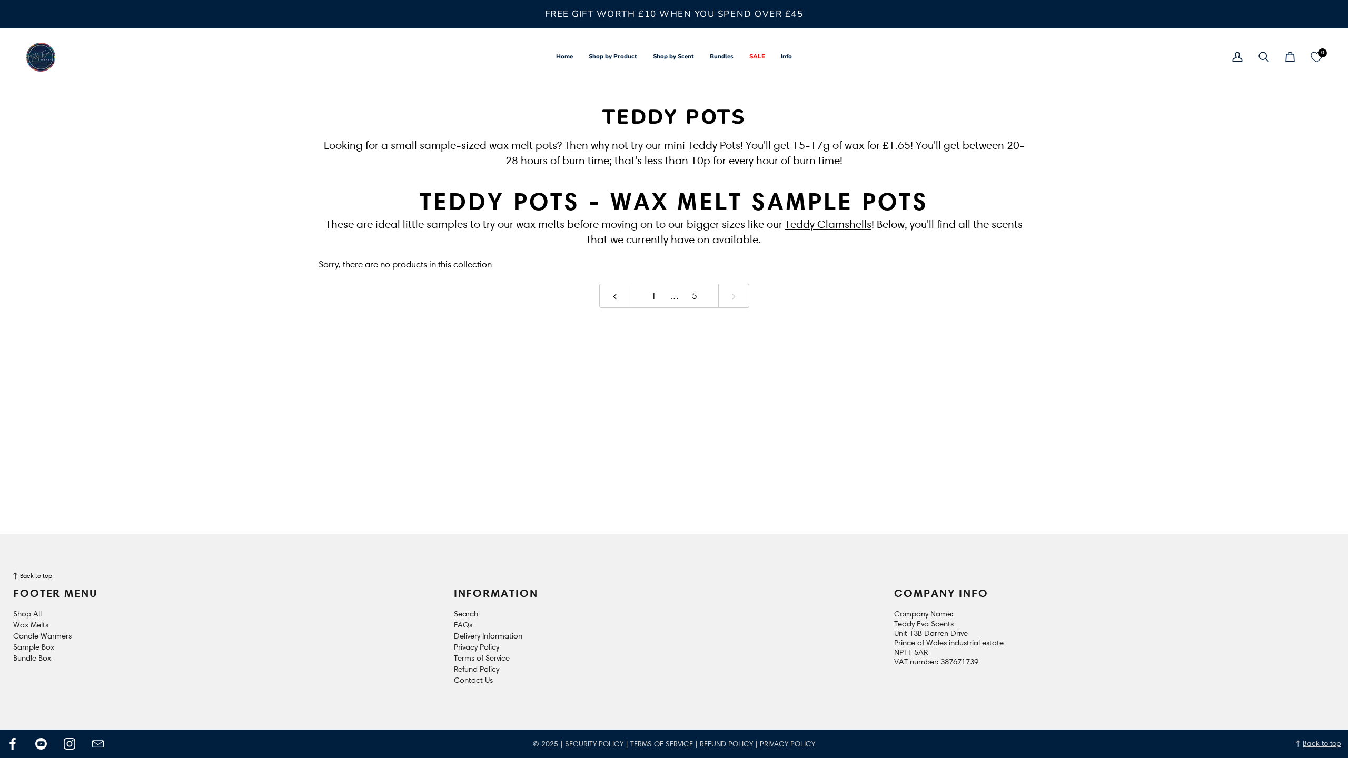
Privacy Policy (476, 647)
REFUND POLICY (726, 744)
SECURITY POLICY (594, 744)
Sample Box (33, 647)
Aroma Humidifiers (93, 339)
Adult (63, 308)
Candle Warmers (42, 636)
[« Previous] (614, 296)
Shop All (27, 614)
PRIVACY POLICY (787, 744)
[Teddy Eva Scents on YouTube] (41, 744)
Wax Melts (30, 625)
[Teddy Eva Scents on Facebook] (12, 744)
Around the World (94, 354)
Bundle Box (32, 658)
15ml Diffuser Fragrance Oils (85, 287)
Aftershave (77, 323)
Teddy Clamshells (828, 224)
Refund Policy (476, 669)
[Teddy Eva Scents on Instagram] (69, 744)
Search (466, 614)
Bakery (66, 415)
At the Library (83, 385)
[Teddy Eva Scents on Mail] (98, 744)
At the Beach (80, 369)
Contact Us (473, 680)
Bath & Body (77, 430)
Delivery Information (488, 636)
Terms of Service (482, 658)
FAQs (463, 625)
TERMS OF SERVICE (661, 744)
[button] (613, 57)
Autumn (68, 400)
